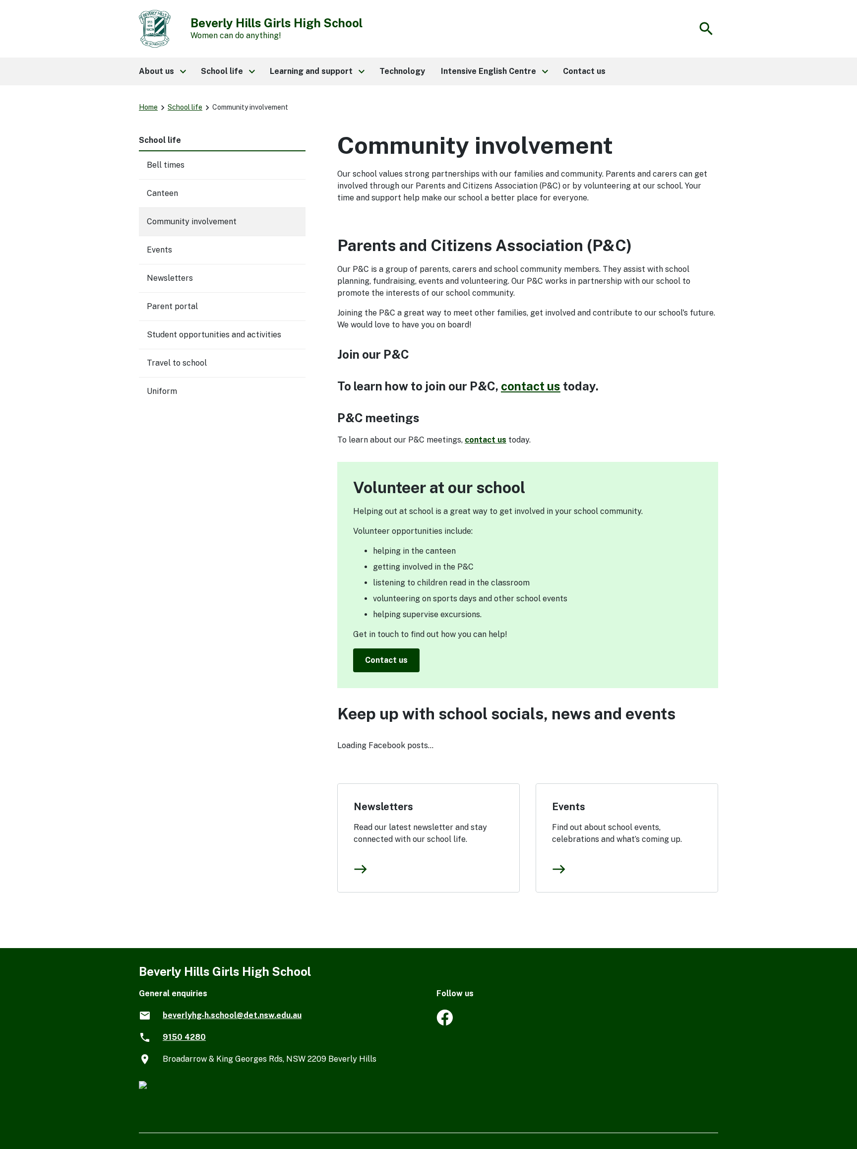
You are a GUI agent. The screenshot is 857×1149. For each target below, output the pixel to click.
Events (568, 807)
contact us (530, 386)
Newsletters (383, 807)
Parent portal (172, 306)
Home (148, 107)
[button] (162, 71)
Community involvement (192, 221)
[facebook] (444, 1022)
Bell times (165, 165)
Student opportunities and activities (214, 334)
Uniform (162, 391)
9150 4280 (184, 1037)
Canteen (162, 193)
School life (185, 107)
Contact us (386, 660)
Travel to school (177, 363)
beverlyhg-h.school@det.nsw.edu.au (232, 1015)
